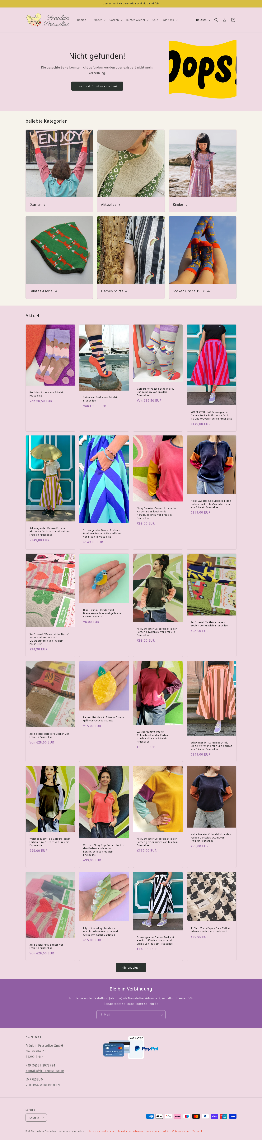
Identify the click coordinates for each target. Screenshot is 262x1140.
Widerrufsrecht (180, 1131)
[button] (83, 20)
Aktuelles (108, 204)
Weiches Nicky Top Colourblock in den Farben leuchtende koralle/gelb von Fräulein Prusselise (103, 850)
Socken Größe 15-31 (189, 291)
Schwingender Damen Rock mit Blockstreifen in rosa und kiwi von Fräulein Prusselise (50, 532)
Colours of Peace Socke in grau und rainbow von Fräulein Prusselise (156, 392)
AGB (165, 1131)
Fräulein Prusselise (46, 1131)
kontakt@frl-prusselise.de (45, 1071)
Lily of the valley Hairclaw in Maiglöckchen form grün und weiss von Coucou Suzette (100, 931)
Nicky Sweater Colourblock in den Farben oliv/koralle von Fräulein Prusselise (157, 632)
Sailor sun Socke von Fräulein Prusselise (100, 399)
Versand (197, 1131)
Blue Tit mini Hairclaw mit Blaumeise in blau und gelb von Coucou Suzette (102, 613)
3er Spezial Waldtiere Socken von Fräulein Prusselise (49, 735)
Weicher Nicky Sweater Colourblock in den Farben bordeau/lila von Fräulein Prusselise (153, 736)
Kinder (178, 204)
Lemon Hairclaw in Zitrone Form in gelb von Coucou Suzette (104, 719)
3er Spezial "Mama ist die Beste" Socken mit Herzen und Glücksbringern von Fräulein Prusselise (49, 639)
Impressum (153, 1131)
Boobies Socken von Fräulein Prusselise (47, 394)
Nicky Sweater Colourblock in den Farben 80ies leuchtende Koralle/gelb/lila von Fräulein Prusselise (157, 513)
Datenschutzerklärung (101, 1131)
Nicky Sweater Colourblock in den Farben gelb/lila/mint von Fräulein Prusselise (157, 842)
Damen (35, 204)
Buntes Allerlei (42, 291)
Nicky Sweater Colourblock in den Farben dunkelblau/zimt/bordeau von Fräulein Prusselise (211, 504)
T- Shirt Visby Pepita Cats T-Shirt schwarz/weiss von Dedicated (210, 930)
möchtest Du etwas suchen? (97, 86)
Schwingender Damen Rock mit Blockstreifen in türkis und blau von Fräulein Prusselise (102, 533)
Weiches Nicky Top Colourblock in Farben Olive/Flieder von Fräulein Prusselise (50, 842)
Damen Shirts (112, 291)
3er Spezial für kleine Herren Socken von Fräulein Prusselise (209, 624)
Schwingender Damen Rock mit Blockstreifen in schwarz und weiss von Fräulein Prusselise (155, 940)
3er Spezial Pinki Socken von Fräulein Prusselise (47, 946)
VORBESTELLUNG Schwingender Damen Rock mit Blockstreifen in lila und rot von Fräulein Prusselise (211, 415)
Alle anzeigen (131, 967)
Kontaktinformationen (130, 1131)
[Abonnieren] (161, 1014)
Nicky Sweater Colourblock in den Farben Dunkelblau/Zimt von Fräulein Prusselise (211, 838)
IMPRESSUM (35, 1079)
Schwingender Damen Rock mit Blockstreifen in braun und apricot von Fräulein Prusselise (211, 746)
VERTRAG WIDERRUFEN (43, 1085)
